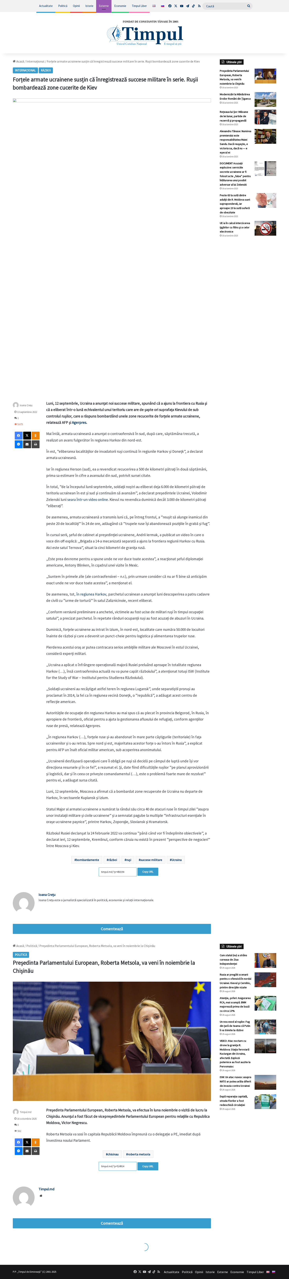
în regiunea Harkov (91, 594)
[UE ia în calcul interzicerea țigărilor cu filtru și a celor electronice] (265, 228)
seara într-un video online (87, 499)
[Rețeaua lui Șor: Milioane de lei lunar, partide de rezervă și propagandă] (265, 117)
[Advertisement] (248, 306)
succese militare (151, 860)
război (112, 860)
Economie (120, 6)
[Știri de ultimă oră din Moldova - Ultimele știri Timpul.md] (144, 33)
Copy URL (147, 871)
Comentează (112, 928)
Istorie (89, 6)
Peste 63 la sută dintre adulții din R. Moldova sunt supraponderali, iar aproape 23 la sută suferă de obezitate (235, 203)
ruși (128, 860)
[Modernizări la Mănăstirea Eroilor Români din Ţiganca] (265, 99)
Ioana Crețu (26, 405)
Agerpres (79, 422)
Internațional (35, 61)
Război (46, 70)
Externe (104, 6)
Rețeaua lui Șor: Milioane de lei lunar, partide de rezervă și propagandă (234, 116)
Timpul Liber (139, 6)
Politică (62, 6)
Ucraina (176, 860)
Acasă (20, 61)
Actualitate (46, 6)
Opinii (76, 6)
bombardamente (87, 860)
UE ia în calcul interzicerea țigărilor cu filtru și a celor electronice (235, 227)
